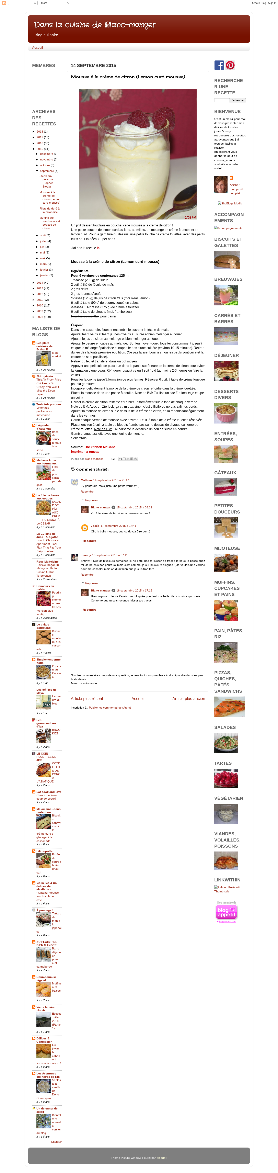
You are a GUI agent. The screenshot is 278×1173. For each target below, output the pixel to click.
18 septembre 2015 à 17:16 (134, 590)
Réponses (91, 500)
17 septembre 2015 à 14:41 (118, 525)
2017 (40, 137)
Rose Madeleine (47, 561)
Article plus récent (87, 698)
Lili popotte (44, 851)
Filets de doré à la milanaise (49, 210)
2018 (40, 131)
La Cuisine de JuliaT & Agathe (47, 535)
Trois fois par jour (48, 404)
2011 (40, 299)
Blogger (161, 1157)
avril (43, 258)
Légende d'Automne (43, 427)
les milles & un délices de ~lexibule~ (46, 886)
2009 (40, 311)
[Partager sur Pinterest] (136, 459)
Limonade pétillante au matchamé (44, 411)
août (43, 235)
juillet (43, 241)
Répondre (87, 491)
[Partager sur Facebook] (132, 459)
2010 (40, 305)
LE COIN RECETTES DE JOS (46, 757)
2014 (40, 282)
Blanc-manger (100, 507)
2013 (40, 288)
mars (43, 264)
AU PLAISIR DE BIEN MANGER (46, 943)
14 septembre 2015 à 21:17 (111, 480)
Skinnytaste (44, 376)
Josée (95, 525)
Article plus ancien (188, 698)
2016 (40, 143)
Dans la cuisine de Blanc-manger (95, 25)
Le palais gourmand (43, 626)
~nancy (86, 555)
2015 (40, 148)
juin (42, 246)
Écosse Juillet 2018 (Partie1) (56, 1021)
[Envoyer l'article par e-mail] (113, 458)
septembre (47, 170)
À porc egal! (44, 910)
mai (43, 252)
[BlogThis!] (124, 459)
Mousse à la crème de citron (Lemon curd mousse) (49, 197)
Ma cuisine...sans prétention (48, 810)
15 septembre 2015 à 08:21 (134, 507)
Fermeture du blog (56, 700)
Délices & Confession (44, 1040)
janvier (44, 275)
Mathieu (86, 480)
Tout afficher (55, 1142)
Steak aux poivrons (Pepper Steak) (46, 181)
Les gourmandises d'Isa (46, 723)
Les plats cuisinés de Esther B (44, 346)
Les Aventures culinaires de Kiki (48, 1075)
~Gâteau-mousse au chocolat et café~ (47, 896)
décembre (47, 153)
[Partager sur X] (128, 459)
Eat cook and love (48, 791)
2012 (40, 294)
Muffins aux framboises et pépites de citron (49, 223)
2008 (40, 316)
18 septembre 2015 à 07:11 (110, 555)
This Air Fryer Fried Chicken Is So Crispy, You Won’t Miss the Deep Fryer (48, 387)
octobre (45, 165)
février (44, 269)
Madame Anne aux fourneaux (46, 462)
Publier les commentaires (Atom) (110, 707)
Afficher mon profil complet (236, 189)
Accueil (37, 47)
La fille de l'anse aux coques (47, 497)
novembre (47, 159)
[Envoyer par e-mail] (120, 459)
